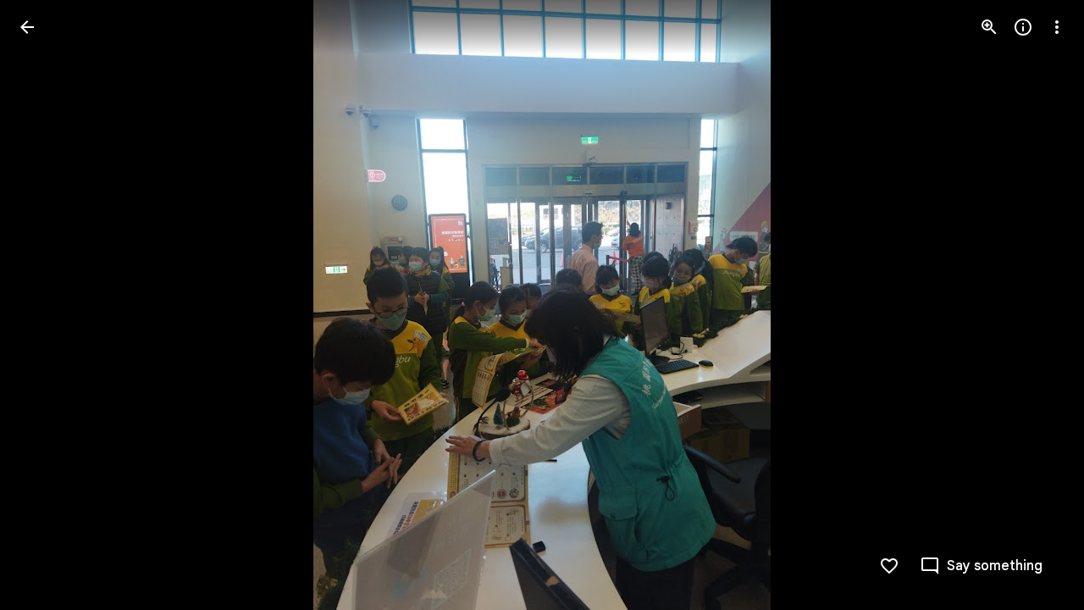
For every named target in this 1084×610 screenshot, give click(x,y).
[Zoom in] (989, 27)
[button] (47, 305)
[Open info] (1023, 27)
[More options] (1057, 27)
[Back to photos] (27, 27)
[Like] (889, 566)
